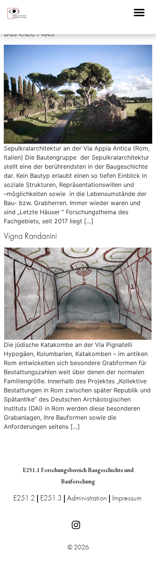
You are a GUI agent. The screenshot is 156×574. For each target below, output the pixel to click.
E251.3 (51, 498)
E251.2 (24, 498)
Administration (87, 498)
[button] (139, 12)
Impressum (127, 498)
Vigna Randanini (30, 236)
